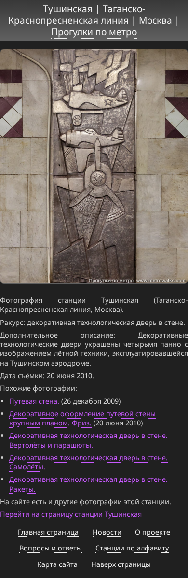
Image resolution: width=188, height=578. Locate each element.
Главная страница (48, 531)
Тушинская (68, 8)
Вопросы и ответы (50, 547)
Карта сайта (57, 564)
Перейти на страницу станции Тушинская (71, 514)
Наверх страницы (121, 564)
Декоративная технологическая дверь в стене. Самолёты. (88, 462)
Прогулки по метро (94, 31)
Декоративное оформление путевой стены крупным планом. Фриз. (82, 418)
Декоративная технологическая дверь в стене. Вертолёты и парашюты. (88, 440)
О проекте (152, 531)
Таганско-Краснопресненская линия (76, 14)
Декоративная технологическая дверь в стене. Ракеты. (88, 484)
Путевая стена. (34, 401)
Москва (155, 20)
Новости (107, 531)
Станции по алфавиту (132, 547)
